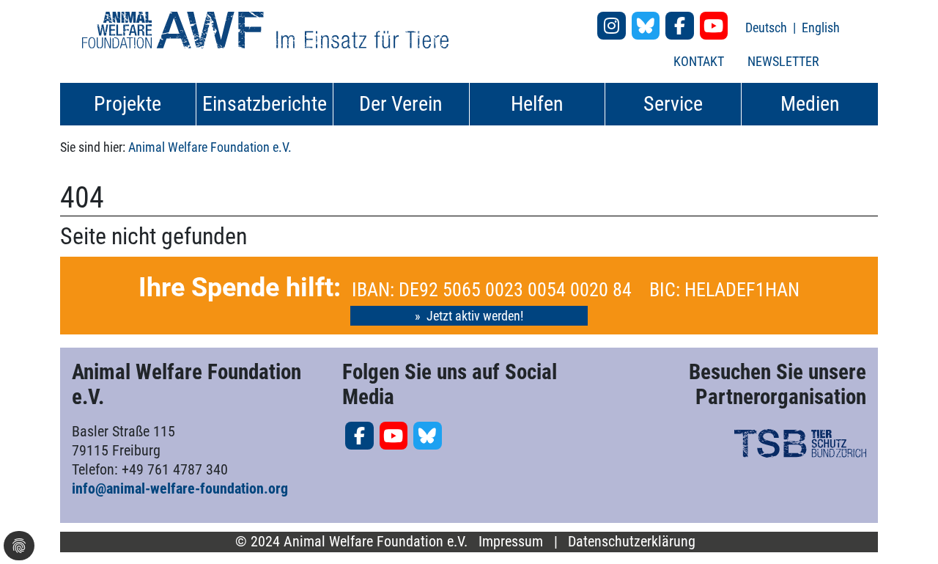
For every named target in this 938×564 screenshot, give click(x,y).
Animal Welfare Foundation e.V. (210, 147)
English (821, 27)
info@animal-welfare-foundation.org (180, 488)
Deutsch (767, 27)
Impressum (511, 541)
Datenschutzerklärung (631, 541)
